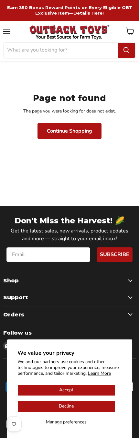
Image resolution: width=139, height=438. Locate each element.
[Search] (126, 50)
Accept (66, 390)
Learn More (99, 373)
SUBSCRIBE (114, 254)
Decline (66, 406)
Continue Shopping (69, 131)
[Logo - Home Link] (69, 31)
